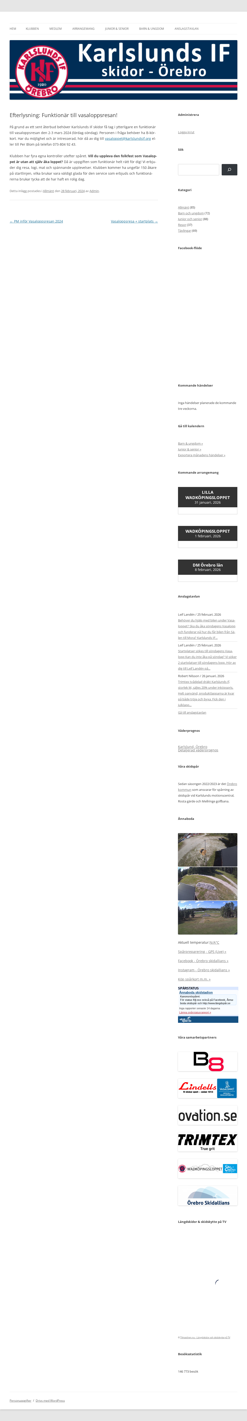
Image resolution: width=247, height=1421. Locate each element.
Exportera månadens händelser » (201, 455)
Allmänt (48, 191)
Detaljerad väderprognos (198, 750)
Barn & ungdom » (190, 443)
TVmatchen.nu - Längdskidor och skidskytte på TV (205, 1337)
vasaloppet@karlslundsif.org (128, 138)
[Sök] (229, 169)
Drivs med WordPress (50, 1401)
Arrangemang (83, 29)
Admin (94, 191)
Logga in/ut (186, 132)
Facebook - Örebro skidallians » (203, 960)
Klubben (32, 29)
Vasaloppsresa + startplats (134, 221)
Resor (182, 225)
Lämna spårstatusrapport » (195, 1012)
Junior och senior (190, 219)
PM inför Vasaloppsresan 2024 (36, 221)
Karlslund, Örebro (192, 746)
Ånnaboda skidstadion (196, 992)
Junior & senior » (189, 449)
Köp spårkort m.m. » (194, 979)
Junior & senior (117, 29)
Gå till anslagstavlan (192, 712)
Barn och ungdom (191, 213)
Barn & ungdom (151, 29)
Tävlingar (184, 230)
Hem (13, 29)
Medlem (55, 29)
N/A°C (214, 942)
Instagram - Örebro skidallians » (204, 970)
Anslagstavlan (187, 29)
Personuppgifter (20, 1401)
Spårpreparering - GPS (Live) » (202, 951)
